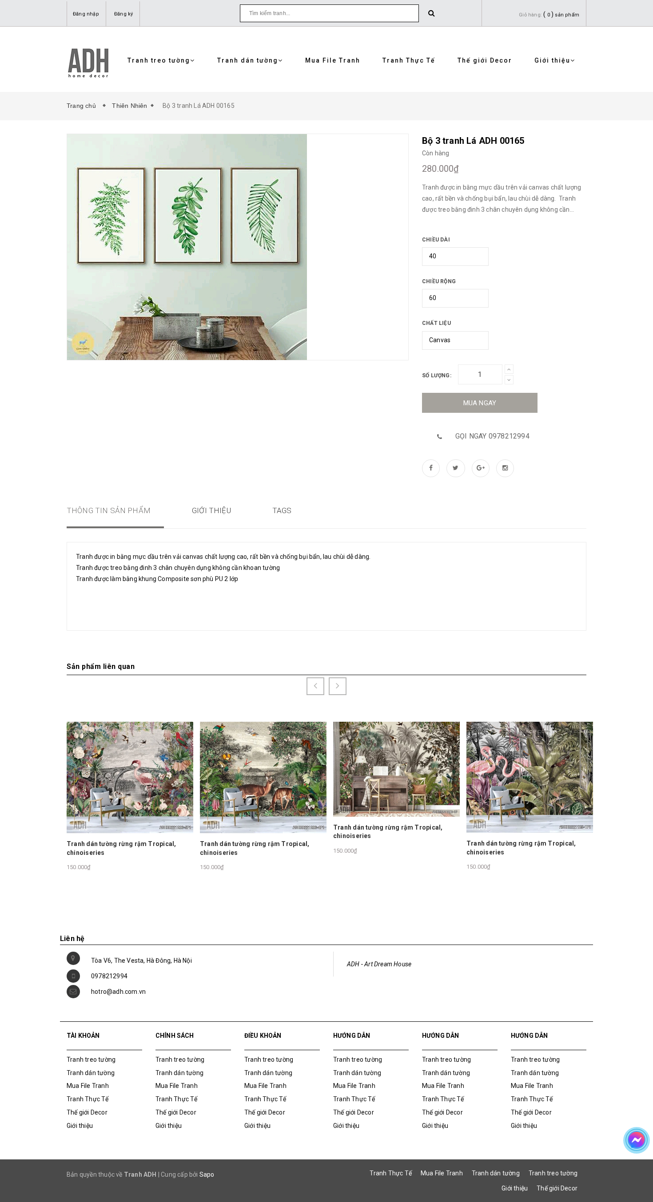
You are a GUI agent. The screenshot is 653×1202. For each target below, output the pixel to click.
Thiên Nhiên (129, 105)
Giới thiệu (552, 60)
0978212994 (109, 976)
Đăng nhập (86, 14)
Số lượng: (436, 375)
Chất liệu (436, 323)
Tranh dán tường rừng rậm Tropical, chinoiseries (121, 848)
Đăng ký (123, 14)
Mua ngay (480, 403)
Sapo (207, 1174)
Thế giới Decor (485, 60)
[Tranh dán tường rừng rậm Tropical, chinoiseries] (130, 776)
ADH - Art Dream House (379, 964)
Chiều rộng (439, 281)
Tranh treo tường (158, 60)
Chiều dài (436, 240)
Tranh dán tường (247, 60)
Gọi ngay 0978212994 (492, 436)
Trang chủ (83, 105)
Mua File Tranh (332, 60)
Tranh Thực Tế (408, 60)
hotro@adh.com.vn (118, 991)
